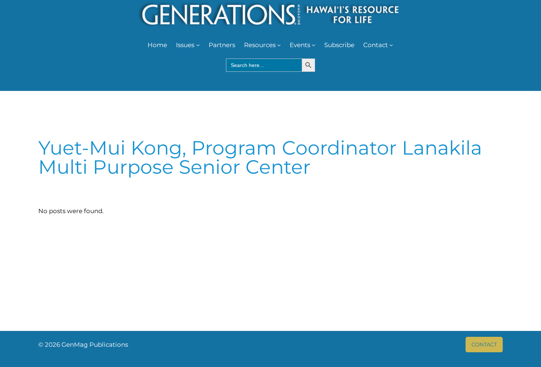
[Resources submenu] (279, 45)
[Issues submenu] (198, 45)
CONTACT (484, 344)
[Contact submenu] (391, 45)
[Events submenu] (313, 45)
